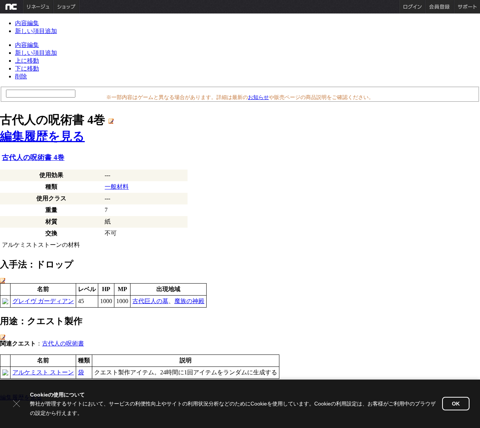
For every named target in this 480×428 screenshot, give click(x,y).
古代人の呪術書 (63, 343)
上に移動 (27, 60)
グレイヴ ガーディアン (43, 301)
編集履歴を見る (42, 136)
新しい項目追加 (36, 31)
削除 (21, 76)
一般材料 (117, 186)
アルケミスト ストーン (43, 372)
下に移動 (27, 68)
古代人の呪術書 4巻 (33, 157)
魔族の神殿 (189, 301)
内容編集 (27, 23)
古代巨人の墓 (150, 301)
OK (456, 404)
